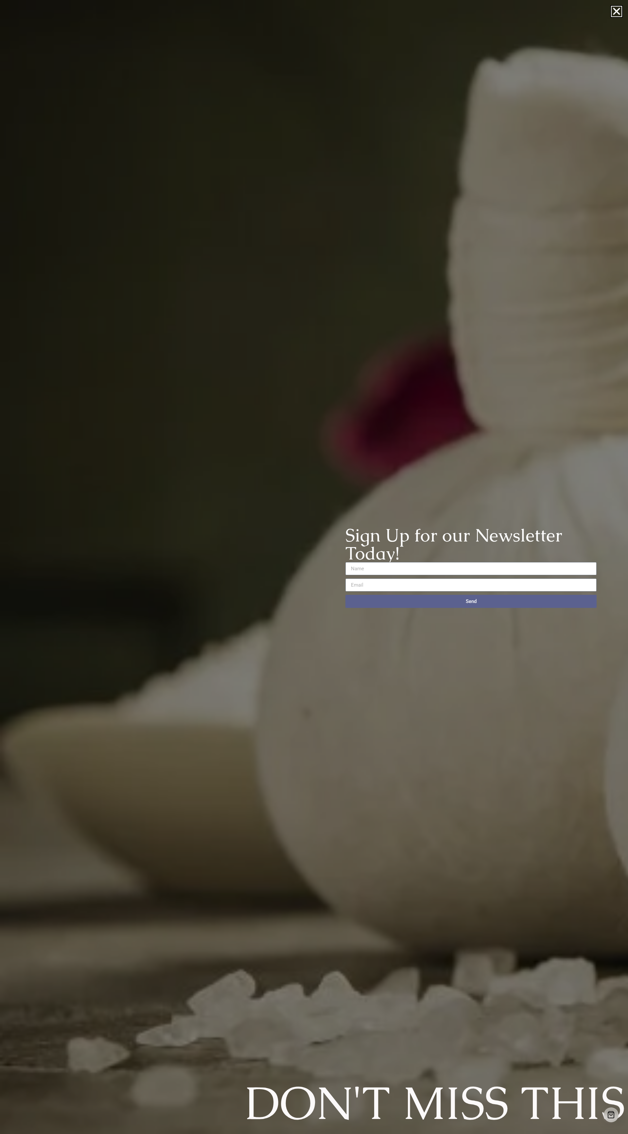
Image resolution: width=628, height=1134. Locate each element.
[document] (314, 567)
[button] (616, 11)
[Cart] (611, 1114)
